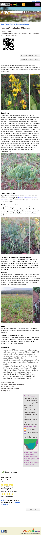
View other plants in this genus (29, 59)
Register (38, 1)
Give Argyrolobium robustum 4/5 (9, 484)
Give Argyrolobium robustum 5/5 (12, 484)
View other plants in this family (29, 55)
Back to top (33, 509)
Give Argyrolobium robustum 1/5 (2, 484)
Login (33, 1)
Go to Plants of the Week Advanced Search (15, 24)
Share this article (10, 472)
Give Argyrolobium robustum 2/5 (4, 484)
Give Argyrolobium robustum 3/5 (7, 484)
